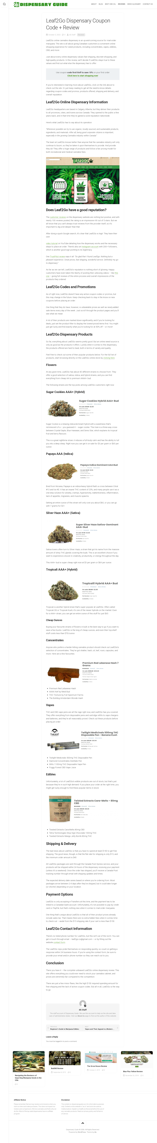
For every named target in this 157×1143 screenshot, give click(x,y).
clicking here (109, 358)
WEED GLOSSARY (134, 4)
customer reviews (58, 217)
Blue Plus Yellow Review (133, 1071)
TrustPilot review (57, 256)
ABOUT (94, 4)
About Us (81, 1016)
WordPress (82, 1132)
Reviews (81, 35)
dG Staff (72, 35)
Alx (95, 1132)
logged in (59, 1041)
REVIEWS (121, 4)
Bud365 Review (57, 1068)
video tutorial (52, 243)
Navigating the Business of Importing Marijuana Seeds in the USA (28, 1077)
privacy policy (88, 1111)
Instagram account (90, 246)
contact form (59, 942)
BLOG (101, 4)
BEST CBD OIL (110, 4)
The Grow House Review (97, 1066)
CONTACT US (148, 4)
